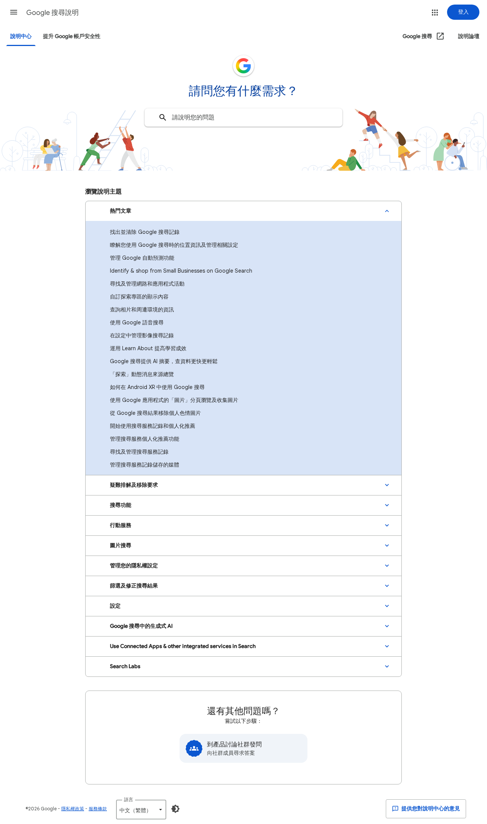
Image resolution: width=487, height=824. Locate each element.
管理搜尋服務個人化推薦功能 (144, 438)
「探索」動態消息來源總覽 (142, 374)
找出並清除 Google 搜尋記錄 (145, 232)
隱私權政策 (72, 808)
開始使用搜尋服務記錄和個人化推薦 (152, 425)
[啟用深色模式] (175, 809)
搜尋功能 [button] (120, 505)
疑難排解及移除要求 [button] (134, 485)
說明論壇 (468, 36)
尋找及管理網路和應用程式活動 (147, 283)
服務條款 (98, 808)
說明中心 (21, 36)
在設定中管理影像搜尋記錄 (142, 335)
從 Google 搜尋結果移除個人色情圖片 (155, 413)
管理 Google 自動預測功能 (142, 257)
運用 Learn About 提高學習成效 (148, 348)
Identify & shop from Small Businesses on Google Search (181, 270)
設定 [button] (115, 606)
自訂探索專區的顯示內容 (139, 296)
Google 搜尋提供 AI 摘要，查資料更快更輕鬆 (164, 361)
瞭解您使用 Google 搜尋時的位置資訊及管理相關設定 (174, 244)
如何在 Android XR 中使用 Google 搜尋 (157, 387)
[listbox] (141, 809)
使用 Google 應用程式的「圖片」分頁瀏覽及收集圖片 (174, 400)
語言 (128, 799)
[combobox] (243, 117)
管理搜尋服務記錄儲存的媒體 (144, 464)
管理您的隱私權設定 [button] (134, 565)
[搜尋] (163, 117)
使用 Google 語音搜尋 (137, 322)
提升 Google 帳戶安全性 (71, 36)
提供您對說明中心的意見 (430, 808)
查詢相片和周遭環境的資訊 (142, 309)
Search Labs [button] (125, 666)
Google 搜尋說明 (52, 12)
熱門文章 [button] (120, 211)
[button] (14, 12)
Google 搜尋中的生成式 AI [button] (141, 626)
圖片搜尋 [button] (120, 545)
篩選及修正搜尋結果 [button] (134, 586)
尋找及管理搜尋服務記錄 (139, 451)
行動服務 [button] (120, 525)
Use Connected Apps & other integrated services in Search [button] (183, 646)
